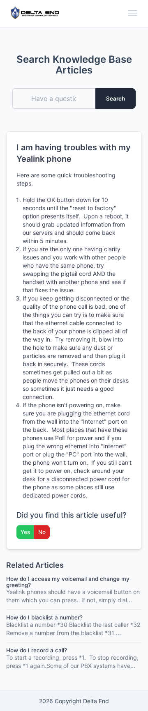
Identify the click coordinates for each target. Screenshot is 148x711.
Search (115, 98)
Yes (25, 532)
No (42, 532)
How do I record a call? (36, 650)
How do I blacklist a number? (44, 617)
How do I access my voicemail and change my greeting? (68, 582)
